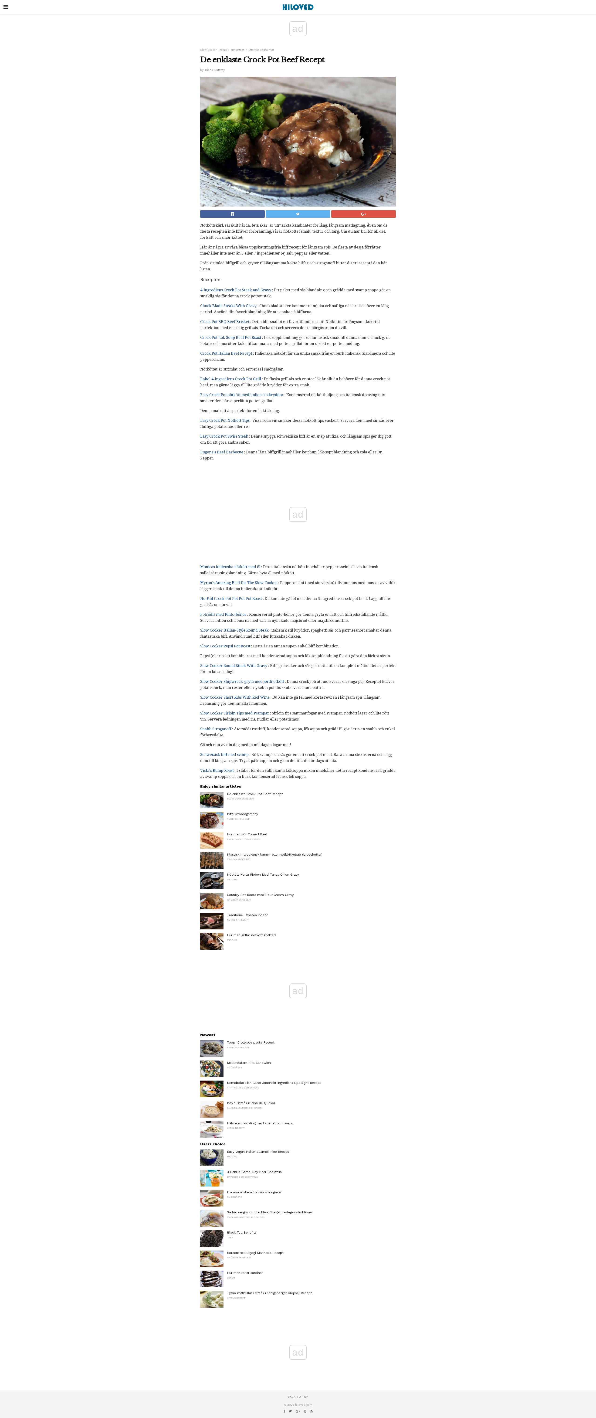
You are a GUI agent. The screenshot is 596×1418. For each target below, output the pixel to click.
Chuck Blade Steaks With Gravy (228, 306)
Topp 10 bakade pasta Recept (250, 1042)
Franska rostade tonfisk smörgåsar (254, 1192)
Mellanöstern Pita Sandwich (249, 1062)
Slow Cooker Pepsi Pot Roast (225, 646)
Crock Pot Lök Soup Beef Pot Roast (230, 337)
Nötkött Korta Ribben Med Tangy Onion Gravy (263, 874)
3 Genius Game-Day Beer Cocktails (254, 1172)
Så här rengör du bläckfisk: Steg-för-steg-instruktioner (270, 1212)
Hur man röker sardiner (245, 1273)
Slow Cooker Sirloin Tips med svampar (234, 713)
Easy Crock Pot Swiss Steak (224, 436)
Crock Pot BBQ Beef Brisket (224, 322)
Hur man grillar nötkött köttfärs (251, 935)
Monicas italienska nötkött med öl (230, 567)
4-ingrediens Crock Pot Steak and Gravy (235, 290)
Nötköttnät (237, 49)
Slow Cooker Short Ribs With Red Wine (235, 697)
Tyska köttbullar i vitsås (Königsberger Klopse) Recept (269, 1293)
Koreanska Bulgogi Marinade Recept (255, 1253)
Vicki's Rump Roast (217, 770)
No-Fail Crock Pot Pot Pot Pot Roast (231, 598)
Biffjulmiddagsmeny (242, 814)
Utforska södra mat (261, 49)
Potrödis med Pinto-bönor (223, 614)
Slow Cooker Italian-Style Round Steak (234, 630)
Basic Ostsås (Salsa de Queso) (251, 1103)
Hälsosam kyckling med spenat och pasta (260, 1123)
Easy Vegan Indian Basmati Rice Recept (258, 1151)
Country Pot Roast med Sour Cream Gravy (260, 895)
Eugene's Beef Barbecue (221, 452)
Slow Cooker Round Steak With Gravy (233, 665)
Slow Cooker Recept (213, 49)
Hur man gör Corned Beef (247, 834)
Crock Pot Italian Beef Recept (226, 353)
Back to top (298, 1396)
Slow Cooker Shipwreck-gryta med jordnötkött (242, 681)
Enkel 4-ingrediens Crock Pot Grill (230, 379)
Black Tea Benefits (242, 1232)
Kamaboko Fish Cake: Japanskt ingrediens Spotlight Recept (274, 1083)
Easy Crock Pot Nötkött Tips (225, 420)
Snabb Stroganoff (215, 729)
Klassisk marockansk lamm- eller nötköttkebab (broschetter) (274, 854)
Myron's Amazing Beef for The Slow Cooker (238, 583)
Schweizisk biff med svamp (224, 754)
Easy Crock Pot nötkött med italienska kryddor (242, 395)
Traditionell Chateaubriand (247, 915)
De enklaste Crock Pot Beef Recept (255, 794)
